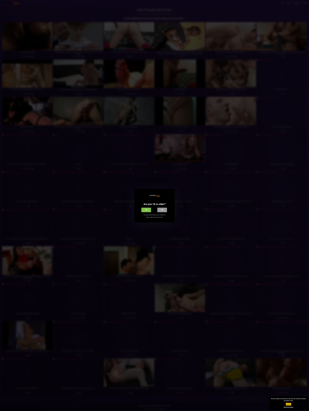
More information (288, 407)
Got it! (288, 404)
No (162, 210)
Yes (146, 210)
